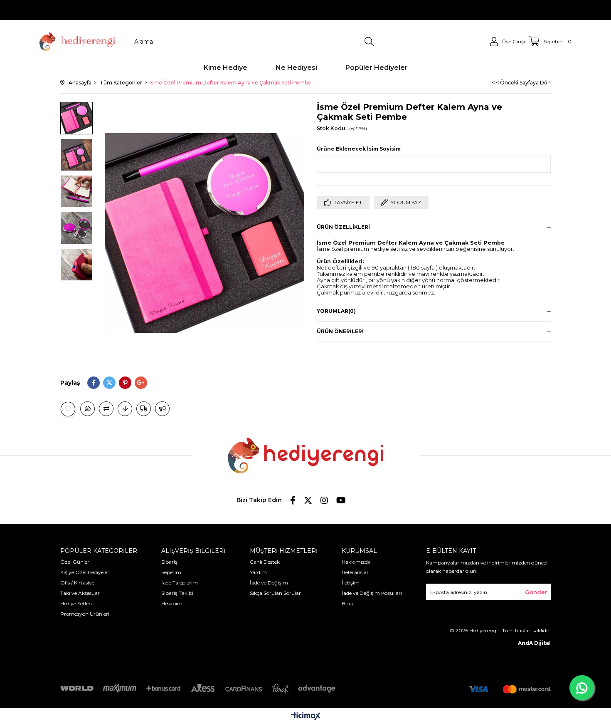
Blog (347, 603)
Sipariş (169, 562)
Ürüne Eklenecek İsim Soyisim (359, 149)
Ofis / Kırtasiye (77, 582)
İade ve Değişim (269, 582)
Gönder (536, 592)
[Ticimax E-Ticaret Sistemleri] (305, 716)
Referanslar (355, 572)
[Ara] (369, 41)
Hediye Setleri (76, 603)
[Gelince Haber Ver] (162, 408)
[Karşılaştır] (106, 408)
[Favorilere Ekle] (68, 409)
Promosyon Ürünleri (84, 614)
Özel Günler (74, 562)
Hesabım (171, 603)
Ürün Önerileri (340, 331)
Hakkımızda (356, 562)
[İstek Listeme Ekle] (87, 408)
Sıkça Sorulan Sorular (275, 593)
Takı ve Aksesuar (80, 593)
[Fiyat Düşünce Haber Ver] (125, 408)
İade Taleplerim (179, 582)
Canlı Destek (265, 562)
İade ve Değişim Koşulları (372, 593)
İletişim (351, 582)
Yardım (258, 572)
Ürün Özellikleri (343, 227)
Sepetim (171, 572)
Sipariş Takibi (177, 593)
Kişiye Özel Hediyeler (84, 572)
